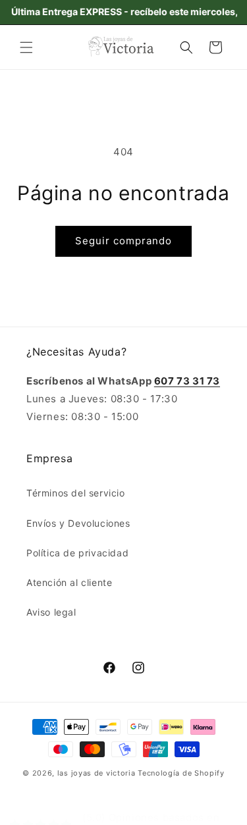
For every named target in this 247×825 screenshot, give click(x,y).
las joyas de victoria (96, 773)
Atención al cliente (69, 582)
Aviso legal (51, 612)
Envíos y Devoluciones (78, 523)
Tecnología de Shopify (181, 773)
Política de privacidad (77, 552)
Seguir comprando (123, 240)
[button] (26, 47)
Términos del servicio (75, 492)
